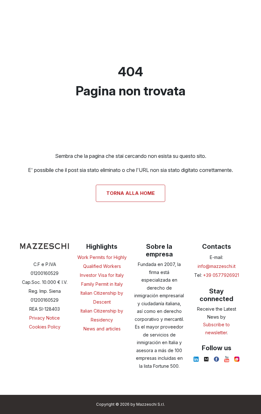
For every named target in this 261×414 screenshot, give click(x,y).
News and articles (102, 328)
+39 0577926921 (221, 275)
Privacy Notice (44, 318)
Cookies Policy (44, 326)
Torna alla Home (130, 193)
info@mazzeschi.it (217, 266)
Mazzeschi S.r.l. (150, 404)
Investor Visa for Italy (102, 275)
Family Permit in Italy (102, 284)
